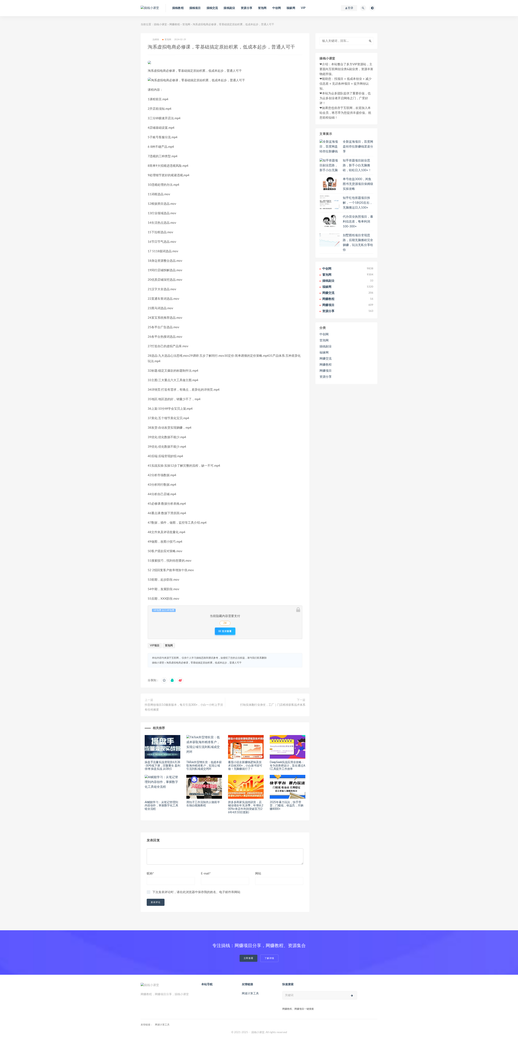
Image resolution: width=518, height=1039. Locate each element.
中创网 (276, 8)
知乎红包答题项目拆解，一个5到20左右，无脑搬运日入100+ (358, 202)
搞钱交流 (212, 8)
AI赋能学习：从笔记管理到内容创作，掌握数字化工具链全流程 (161, 806)
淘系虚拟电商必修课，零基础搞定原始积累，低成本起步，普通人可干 (204, 662)
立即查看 (248, 958)
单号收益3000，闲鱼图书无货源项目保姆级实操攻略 (358, 184)
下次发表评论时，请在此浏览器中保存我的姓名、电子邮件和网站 (196, 892)
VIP (303, 8)
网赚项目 (326, 370)
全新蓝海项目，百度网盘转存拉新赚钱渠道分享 (358, 146)
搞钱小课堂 (160, 24)
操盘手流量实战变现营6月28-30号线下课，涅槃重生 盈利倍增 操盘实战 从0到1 (162, 766)
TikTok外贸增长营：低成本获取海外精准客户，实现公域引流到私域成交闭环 (204, 766)
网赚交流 (326, 358)
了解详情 (269, 958)
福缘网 (291, 8)
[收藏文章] (164, 680)
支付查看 (226, 631)
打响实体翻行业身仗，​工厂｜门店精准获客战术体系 (272, 705)
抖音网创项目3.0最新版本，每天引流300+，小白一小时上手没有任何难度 (184, 707)
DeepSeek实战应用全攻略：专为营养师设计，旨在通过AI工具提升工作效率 (287, 766)
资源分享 (246, 8)
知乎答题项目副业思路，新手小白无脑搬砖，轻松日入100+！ (357, 165)
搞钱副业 (229, 8)
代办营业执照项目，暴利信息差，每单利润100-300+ (358, 221)
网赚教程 (174, 24)
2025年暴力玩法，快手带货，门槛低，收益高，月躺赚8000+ (286, 806)
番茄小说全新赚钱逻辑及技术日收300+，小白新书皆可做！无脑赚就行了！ (245, 766)
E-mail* (206, 873)
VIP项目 (154, 645)
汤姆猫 (155, 39)
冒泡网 (262, 8)
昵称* (150, 873)
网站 (258, 873)
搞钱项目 (195, 8)
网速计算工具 (250, 993)
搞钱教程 (178, 8)
